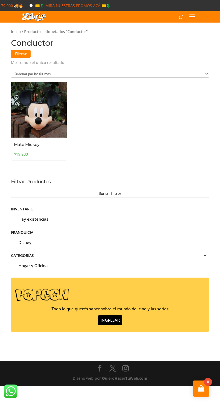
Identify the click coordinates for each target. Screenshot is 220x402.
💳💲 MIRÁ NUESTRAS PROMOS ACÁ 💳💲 (68, 5)
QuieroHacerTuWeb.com (124, 378)
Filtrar (21, 53)
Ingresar (110, 320)
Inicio (16, 31)
